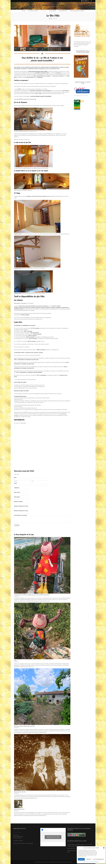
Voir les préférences (98, 859)
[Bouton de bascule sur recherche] (91, 1)
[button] (103, 847)
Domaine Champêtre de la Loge (53, 5)
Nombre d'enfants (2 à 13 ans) (21, 506)
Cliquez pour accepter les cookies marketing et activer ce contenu (53, 837)
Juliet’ (15, 660)
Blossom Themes (58, 862)
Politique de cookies (86, 861)
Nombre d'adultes (18, 501)
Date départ (17, 496)
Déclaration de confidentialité (94, 861)
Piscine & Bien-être (63, 10)
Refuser (89, 859)
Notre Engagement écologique (77, 10)
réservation (23, 303)
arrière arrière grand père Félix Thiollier (37, 71)
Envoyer (17, 525)
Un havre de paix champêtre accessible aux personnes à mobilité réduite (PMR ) (31, 594)
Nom (15, 477)
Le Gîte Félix (43, 10)
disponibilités (17, 303)
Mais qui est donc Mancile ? (20, 791)
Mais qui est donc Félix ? (19, 809)
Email (15, 483)
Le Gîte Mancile (52, 10)
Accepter (81, 859)
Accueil (23, 10)
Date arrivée (17, 492)
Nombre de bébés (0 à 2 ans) (21, 510)
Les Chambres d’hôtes (33, 10)
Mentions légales (17, 832)
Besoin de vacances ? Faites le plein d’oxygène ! (24, 726)
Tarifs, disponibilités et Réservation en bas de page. (25, 99)
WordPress (69, 862)
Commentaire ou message (20, 515)
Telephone (16, 487)
